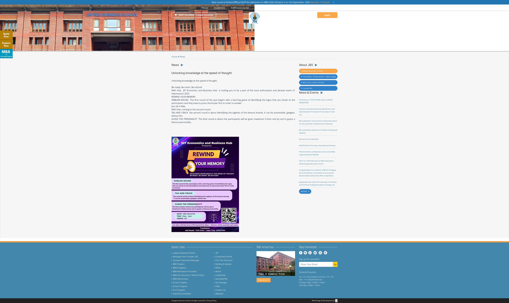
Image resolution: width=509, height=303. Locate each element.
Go (335, 264)
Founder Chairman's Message (186, 260)
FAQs (217, 286)
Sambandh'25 (221, 279)
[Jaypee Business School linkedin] (310, 252)
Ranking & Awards (223, 264)
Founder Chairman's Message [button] (319, 76)
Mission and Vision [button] (313, 82)
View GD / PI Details (300, 2)
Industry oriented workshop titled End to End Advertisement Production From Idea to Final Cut (317, 112)
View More (263, 280)
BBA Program (179, 264)
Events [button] (291, 7)
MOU (317, 7)
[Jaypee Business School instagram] (305, 252)
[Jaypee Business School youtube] (314, 252)
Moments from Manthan (309, 139)
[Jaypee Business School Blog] (319, 252)
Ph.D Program (179, 290)
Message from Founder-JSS (185, 256)
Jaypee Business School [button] (312, 71)
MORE (304, 191)
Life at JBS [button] (277, 7)
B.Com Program (180, 282)
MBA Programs (179, 268)
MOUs (218, 268)
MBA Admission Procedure (185, 271)
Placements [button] (260, 7)
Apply (327, 15)
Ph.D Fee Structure (223, 260)
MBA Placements (180, 279)
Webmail (219, 294)
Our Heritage (221, 282)
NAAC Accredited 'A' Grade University (195, 15)
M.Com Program (180, 286)
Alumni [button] (304, 7)
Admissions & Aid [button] (240, 7)
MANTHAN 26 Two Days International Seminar (317, 145)
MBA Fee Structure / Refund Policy (188, 275)
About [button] (205, 7)
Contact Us (220, 290)
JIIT (216, 253)
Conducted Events (223, 256)
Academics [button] (219, 7)
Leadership (220, 275)
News (182, 56)
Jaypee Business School (184, 253)
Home (193, 7)
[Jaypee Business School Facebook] (300, 252)
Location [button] (307, 88)
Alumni (218, 271)
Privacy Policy (211, 300)
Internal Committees (182, 294)
